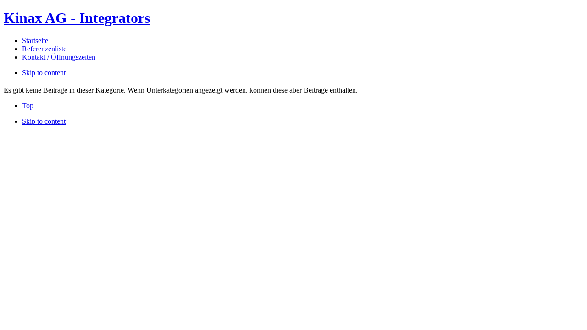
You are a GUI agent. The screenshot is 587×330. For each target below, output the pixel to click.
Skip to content (44, 73)
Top (27, 106)
